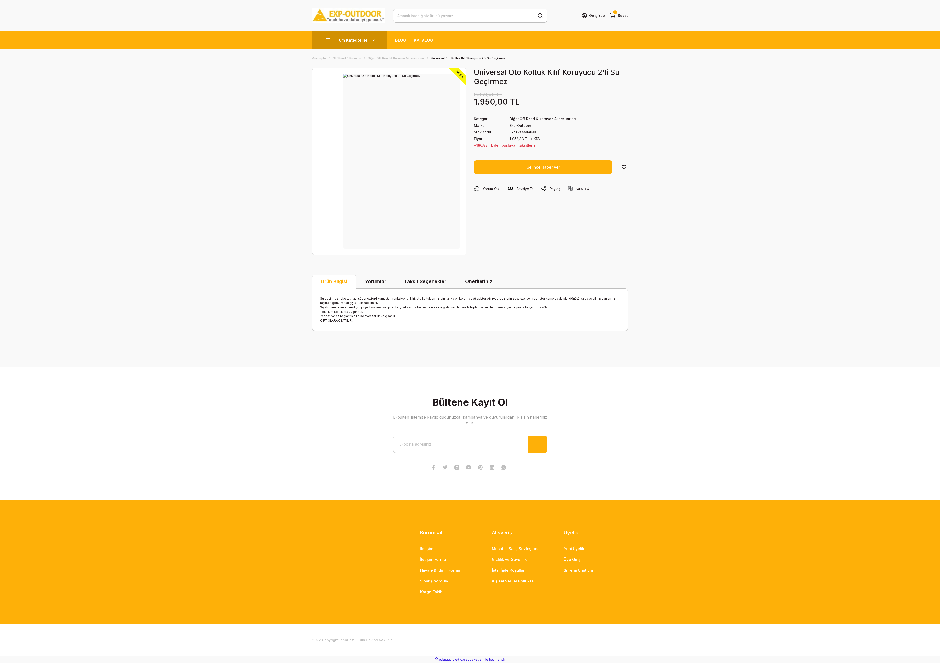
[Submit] (537, 444)
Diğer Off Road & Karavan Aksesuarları (543, 119)
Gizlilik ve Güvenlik (509, 559)
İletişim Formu (433, 559)
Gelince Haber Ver (543, 167)
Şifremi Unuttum (578, 570)
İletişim (426, 548)
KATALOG (423, 40)
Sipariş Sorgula (434, 581)
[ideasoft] (444, 659)
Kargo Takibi (432, 591)
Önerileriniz (478, 281)
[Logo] (348, 15)
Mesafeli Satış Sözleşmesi (516, 548)
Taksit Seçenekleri (425, 281)
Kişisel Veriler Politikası (513, 581)
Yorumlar (375, 281)
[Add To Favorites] (624, 167)
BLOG (400, 40)
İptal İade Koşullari (509, 570)
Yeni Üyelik (574, 548)
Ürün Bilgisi (334, 281)
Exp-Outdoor (520, 125)
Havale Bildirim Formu (440, 570)
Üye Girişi (573, 559)
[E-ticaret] (469, 659)
